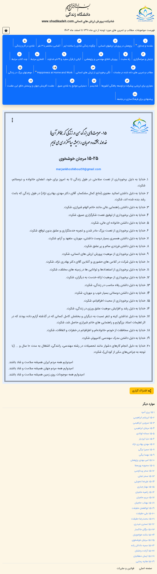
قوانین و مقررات (125, 568)
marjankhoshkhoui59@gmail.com (78, 169)
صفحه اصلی (145, 568)
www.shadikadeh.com (58, 21)
